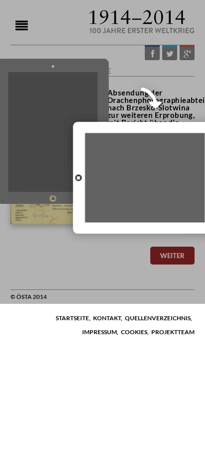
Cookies (134, 332)
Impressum (99, 332)
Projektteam (173, 332)
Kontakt (107, 318)
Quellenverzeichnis (158, 318)
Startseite (72, 318)
